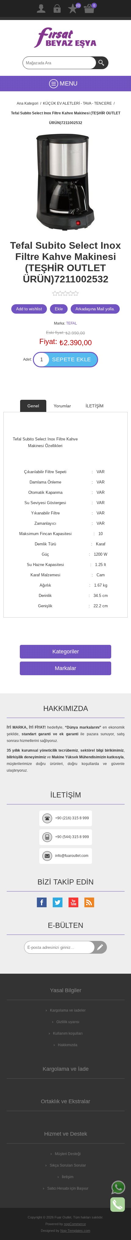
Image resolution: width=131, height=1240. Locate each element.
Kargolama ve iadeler (68, 1010)
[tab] (33, 406)
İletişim (67, 1177)
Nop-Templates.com (75, 1230)
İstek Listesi (73, 8)
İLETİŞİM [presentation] (95, 405)
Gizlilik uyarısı (67, 1022)
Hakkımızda (67, 1045)
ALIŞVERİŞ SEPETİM (89, 8)
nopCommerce (75, 1224)
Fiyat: (48, 341)
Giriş (57, 8)
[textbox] (59, 63)
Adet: (27, 359)
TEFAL (71, 323)
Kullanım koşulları (68, 1033)
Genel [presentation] (33, 405)
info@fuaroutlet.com (71, 856)
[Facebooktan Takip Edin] (42, 902)
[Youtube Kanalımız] (73, 902)
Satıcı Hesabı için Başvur (67, 1188)
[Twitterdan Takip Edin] (57, 902)
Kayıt (41, 8)
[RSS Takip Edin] (89, 902)
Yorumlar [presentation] (62, 405)
